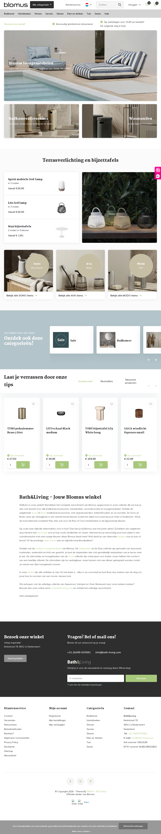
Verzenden (9, 720)
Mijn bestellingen (57, 720)
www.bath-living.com (62, 588)
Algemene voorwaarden (16, 737)
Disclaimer (9, 746)
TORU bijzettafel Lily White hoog (99, 431)
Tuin (89, 13)
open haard (50, 540)
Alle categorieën (40, 4)
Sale (107, 13)
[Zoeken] (120, 4)
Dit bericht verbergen (133, 826)
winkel (31, 572)
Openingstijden (15, 658)
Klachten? (9, 733)
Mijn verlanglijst (57, 724)
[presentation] (149, 360)
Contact (8, 715)
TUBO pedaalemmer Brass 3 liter (20, 431)
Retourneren (10, 724)
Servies (49, 13)
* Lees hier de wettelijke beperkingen (84, 685)
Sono (34, 512)
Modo (44, 512)
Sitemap (8, 751)
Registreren (55, 715)
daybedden (85, 548)
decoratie (42, 532)
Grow (71, 556)
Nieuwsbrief (10, 755)
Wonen (38, 13)
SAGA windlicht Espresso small (135, 431)
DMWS (90, 791)
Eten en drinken (75, 13)
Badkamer (9, 13)
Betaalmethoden (13, 729)
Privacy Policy (11, 742)
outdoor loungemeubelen (48, 548)
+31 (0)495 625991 (79, 652)
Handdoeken (24, 13)
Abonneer (141, 678)
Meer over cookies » (81, 831)
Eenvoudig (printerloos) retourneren (74, 24)
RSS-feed (101, 791)
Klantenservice (73, 4)
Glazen (60, 13)
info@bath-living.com (108, 652)
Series (98, 13)
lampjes (121, 536)
